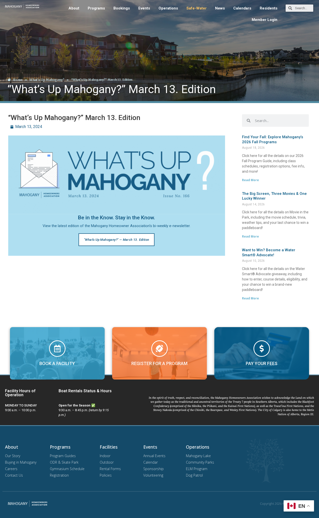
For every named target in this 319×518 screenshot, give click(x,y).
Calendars (242, 8)
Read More (250, 180)
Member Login (264, 19)
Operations (168, 8)
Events (144, 8)
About (74, 8)
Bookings (121, 8)
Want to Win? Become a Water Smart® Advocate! (268, 252)
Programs (96, 8)
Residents (268, 8)
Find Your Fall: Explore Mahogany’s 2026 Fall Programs (272, 139)
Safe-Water (196, 8)
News (220, 8)
